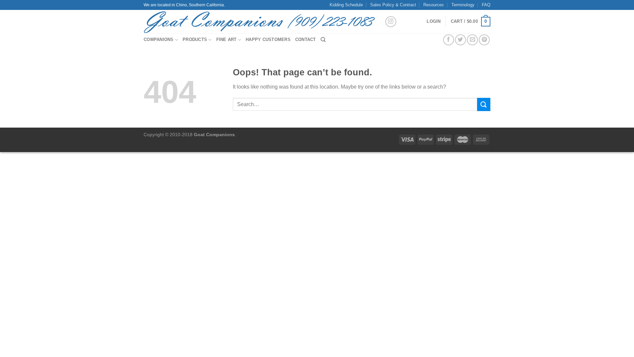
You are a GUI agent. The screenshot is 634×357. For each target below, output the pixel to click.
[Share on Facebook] (448, 39)
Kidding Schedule (346, 4)
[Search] (323, 39)
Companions (159, 39)
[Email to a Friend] (472, 39)
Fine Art (226, 39)
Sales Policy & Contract (393, 4)
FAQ (486, 4)
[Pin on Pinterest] (484, 39)
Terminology (463, 4)
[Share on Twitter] (460, 39)
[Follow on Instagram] (390, 21)
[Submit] (483, 104)
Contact (305, 39)
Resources (433, 4)
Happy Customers (268, 39)
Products (195, 39)
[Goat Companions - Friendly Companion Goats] (259, 21)
